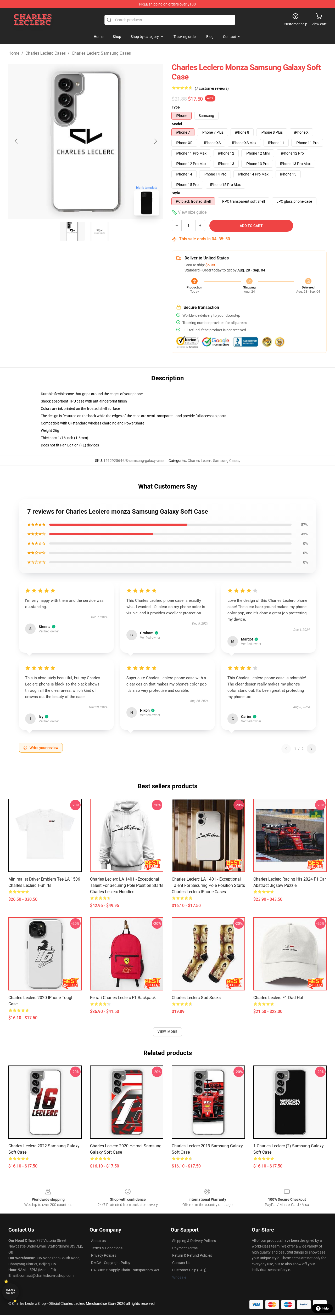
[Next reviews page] (311, 748)
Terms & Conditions (106, 1248)
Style (176, 193)
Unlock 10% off (10, 1292)
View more (168, 1032)
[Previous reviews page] (286, 748)
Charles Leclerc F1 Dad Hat (278, 997)
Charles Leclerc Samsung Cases (101, 53)
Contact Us (181, 1263)
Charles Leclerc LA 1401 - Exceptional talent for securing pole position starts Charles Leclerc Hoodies (126, 885)
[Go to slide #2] (99, 231)
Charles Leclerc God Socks (196, 997)
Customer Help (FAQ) (189, 1270)
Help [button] (325, 1308)
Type (176, 107)
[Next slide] (155, 141)
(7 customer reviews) (212, 88)
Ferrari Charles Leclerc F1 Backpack (123, 997)
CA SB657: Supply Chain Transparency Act (125, 1270)
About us (98, 1241)
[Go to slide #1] (72, 231)
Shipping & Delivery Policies (194, 1241)
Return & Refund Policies (192, 1255)
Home (13, 53)
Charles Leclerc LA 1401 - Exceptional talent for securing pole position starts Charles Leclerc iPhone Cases (208, 885)
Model (177, 124)
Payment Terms (185, 1248)
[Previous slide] (16, 141)
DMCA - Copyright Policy (110, 1263)
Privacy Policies (103, 1255)
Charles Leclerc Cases (45, 53)
